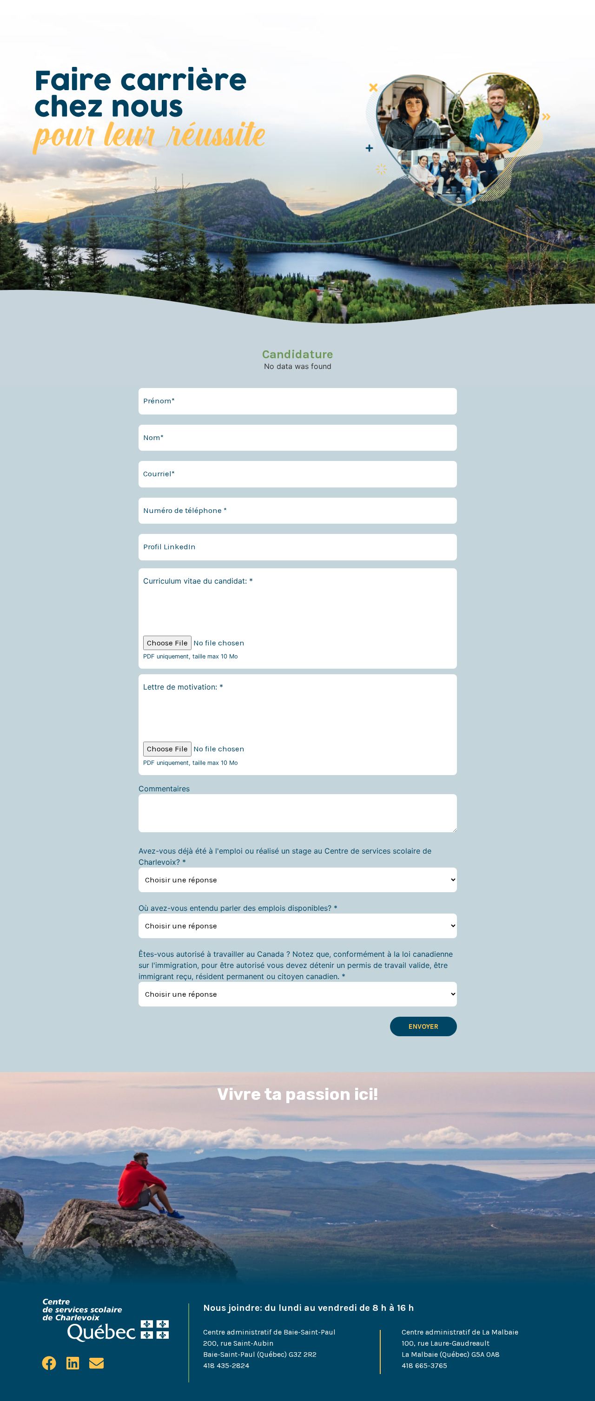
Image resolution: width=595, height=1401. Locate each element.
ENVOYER (423, 1026)
